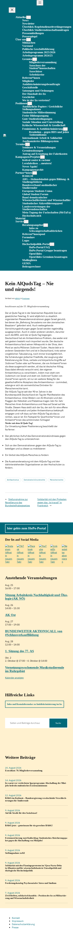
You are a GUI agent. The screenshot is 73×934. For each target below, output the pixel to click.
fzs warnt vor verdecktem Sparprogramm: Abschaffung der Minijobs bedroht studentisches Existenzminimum (35, 784)
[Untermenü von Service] (26, 221)
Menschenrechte (56, 480)
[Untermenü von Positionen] (29, 103)
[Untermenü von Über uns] (28, 39)
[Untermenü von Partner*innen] (34, 173)
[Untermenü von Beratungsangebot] (45, 225)
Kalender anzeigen (14, 677)
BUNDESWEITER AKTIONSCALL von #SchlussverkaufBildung (33, 632)
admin (17, 298)
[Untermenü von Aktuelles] (28, 17)
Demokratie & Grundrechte (34, 480)
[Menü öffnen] (39, 3)
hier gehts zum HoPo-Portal (26, 528)
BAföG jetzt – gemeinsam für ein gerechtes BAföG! (29, 825)
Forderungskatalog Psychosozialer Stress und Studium (30, 883)
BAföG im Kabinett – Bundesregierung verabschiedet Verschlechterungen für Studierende (36, 799)
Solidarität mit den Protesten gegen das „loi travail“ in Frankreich (52, 502)
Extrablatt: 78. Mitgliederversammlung (23, 770)
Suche (58, 723)
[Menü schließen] (12, 10)
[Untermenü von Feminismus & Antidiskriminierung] (65, 129)
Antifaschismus (13, 480)
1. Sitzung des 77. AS (19, 651)
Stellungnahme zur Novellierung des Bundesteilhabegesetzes (17, 502)
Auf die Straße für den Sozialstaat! (21, 813)
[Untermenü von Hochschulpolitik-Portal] (52, 244)
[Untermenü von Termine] (27, 144)
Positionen (26, 298)
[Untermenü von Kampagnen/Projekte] (42, 157)
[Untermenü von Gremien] (34, 59)
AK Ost (10, 615)
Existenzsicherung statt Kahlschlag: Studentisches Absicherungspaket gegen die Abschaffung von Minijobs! (36, 839)
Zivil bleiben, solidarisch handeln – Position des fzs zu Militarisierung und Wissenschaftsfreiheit (36, 896)
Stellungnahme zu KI (15, 853)
